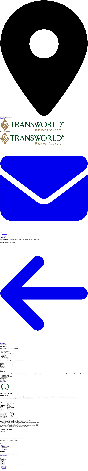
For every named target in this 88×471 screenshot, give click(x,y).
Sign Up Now (2, 431)
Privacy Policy (4, 466)
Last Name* (2, 364)
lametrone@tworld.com (3, 455)
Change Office (2, 118)
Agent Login (4, 448)
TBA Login (4, 467)
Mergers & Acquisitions (5, 446)
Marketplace (4, 468)
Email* (1, 365)
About (3, 445)
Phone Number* (2, 366)
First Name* (2, 363)
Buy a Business (4, 449)
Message (1, 370)
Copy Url (6, 344)
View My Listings (3, 381)
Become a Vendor (4, 447)
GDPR (3, 469)
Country (1, 367)
